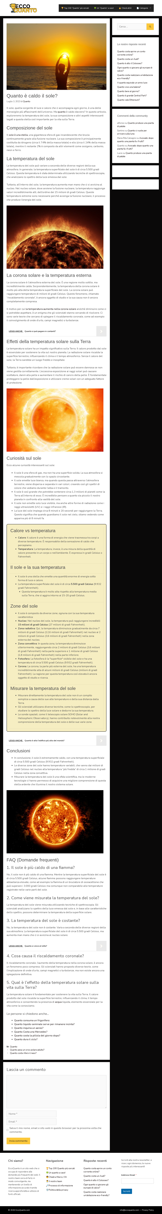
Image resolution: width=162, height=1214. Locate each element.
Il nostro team (55, 1181)
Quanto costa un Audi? (128, 59)
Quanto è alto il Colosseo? (129, 63)
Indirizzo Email (128, 1175)
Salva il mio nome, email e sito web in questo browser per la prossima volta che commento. (55, 1130)
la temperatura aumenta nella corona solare (51, 309)
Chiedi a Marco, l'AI (58, 1177)
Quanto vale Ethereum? (128, 99)
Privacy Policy (148, 1210)
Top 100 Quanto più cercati (62, 1168)
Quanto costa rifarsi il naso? (23, 1053)
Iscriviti (126, 1191)
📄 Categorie (142, 8)
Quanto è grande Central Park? (132, 95)
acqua (58, 1002)
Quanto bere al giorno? (128, 91)
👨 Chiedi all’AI (125, 8)
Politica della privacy (58, 1189)
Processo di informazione (61, 1185)
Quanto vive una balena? (129, 87)
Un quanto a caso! (57, 1172)
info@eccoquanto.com (129, 1210)
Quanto (13, 1046)
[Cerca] (150, 26)
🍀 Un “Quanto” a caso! (104, 8)
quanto (62, 112)
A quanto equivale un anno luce (132, 82)
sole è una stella (18, 135)
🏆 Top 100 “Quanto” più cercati (75, 8)
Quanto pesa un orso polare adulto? (27, 1049)
